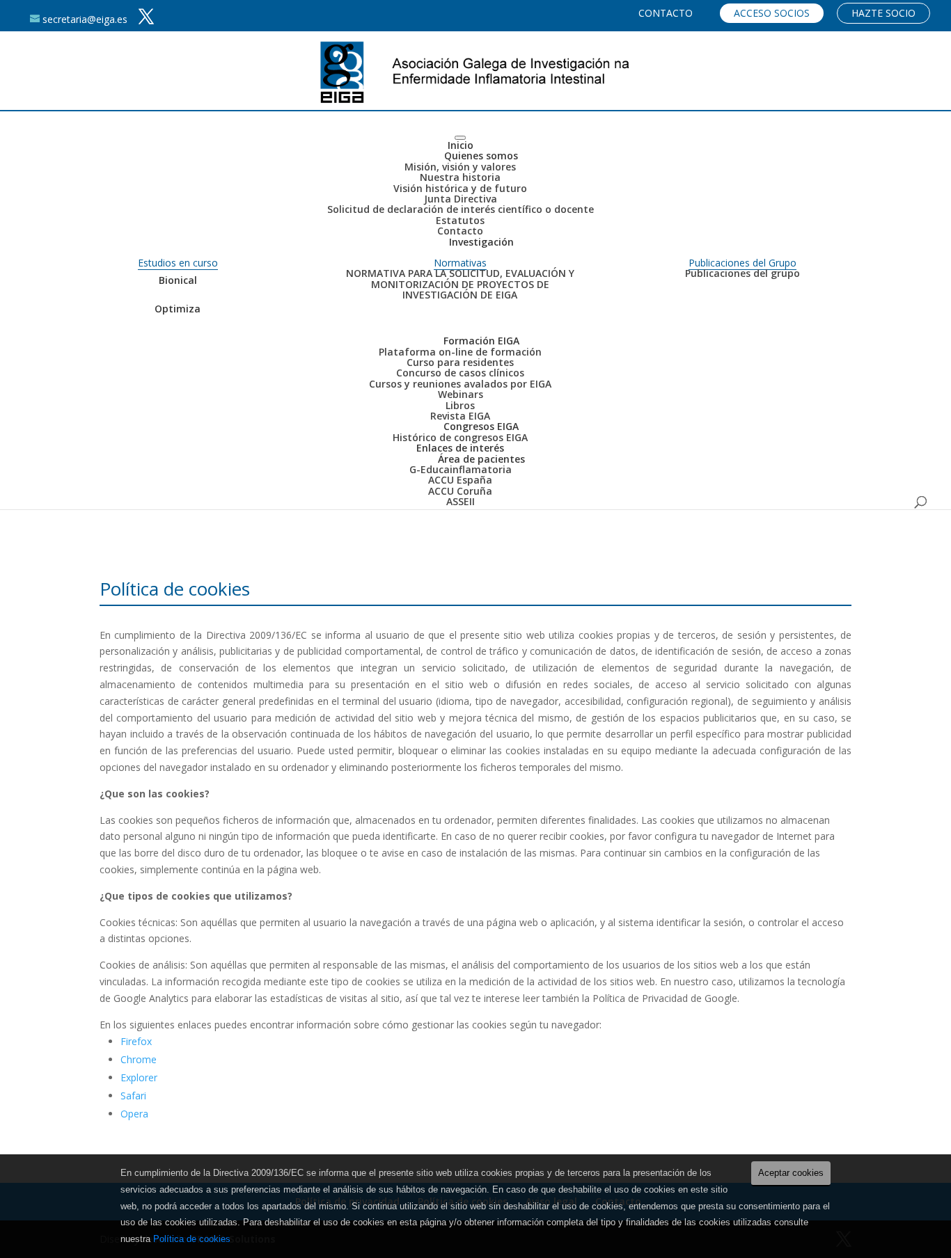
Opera (134, 1113)
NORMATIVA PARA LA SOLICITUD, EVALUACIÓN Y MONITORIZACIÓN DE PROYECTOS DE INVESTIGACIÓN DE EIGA (460, 283)
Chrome (138, 1059)
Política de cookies (191, 1239)
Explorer (138, 1077)
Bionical (178, 280)
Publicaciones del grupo (742, 273)
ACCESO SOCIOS (772, 12)
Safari (133, 1095)
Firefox (136, 1041)
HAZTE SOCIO (883, 12)
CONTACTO (665, 12)
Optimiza (178, 308)
